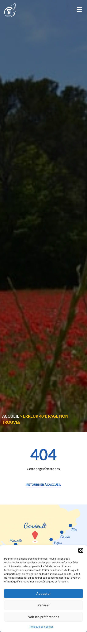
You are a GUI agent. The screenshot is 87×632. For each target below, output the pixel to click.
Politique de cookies (41, 626)
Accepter (43, 594)
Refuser (44, 605)
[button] (81, 550)
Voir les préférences (43, 617)
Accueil (10, 416)
